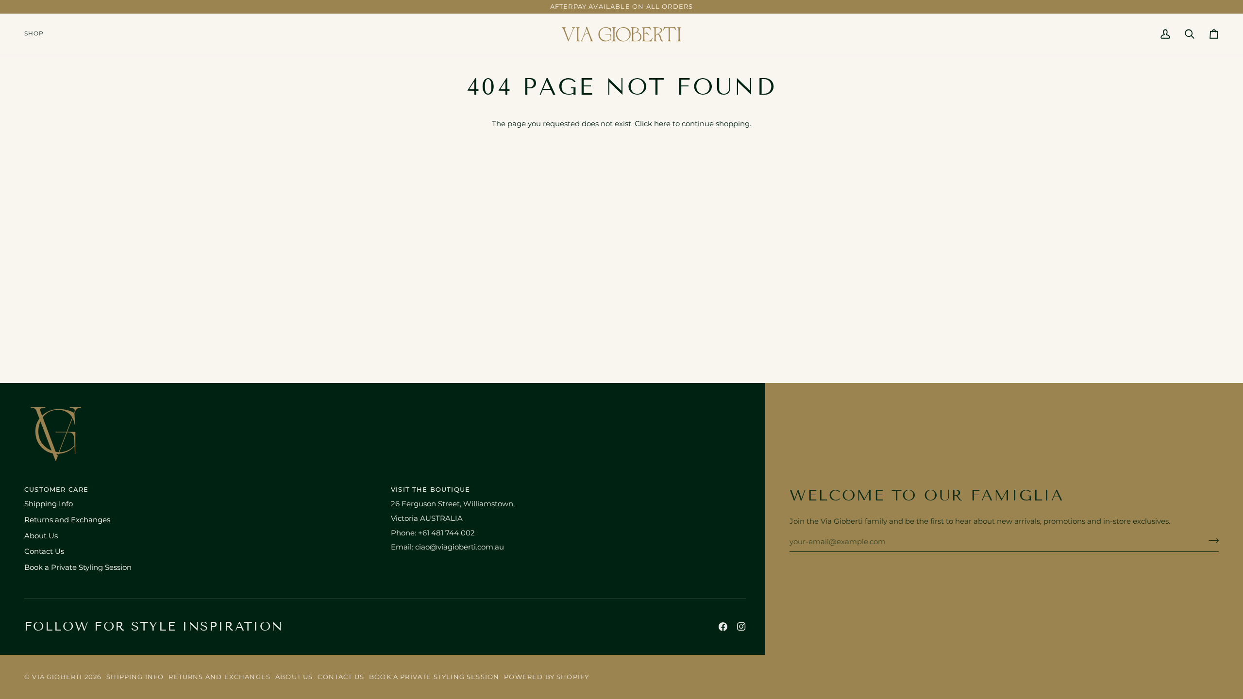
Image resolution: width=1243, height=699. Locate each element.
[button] (37, 34)
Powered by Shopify (546, 677)
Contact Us (44, 551)
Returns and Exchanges (67, 520)
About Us (41, 536)
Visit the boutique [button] (430, 489)
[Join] (1211, 541)
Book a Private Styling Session (78, 567)
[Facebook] (723, 626)
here (662, 123)
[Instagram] (741, 626)
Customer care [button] (56, 489)
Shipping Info (48, 503)
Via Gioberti (57, 677)
